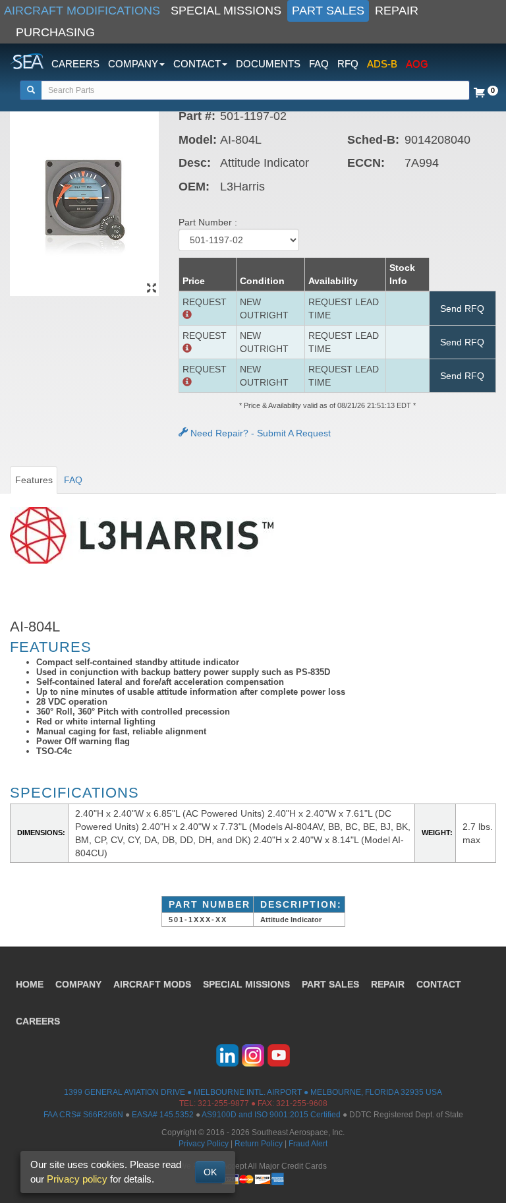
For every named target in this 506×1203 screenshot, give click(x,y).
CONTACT (438, 984)
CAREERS (75, 63)
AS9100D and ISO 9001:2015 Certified (271, 1114)
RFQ (347, 63)
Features (34, 480)
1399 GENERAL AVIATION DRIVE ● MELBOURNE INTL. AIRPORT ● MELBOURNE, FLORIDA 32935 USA (253, 1092)
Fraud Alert (308, 1143)
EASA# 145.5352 (163, 1114)
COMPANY (78, 984)
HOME (29, 984)
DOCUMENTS (268, 63)
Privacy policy (77, 1179)
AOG (417, 63)
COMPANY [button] (133, 63)
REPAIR (396, 10)
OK (210, 1172)
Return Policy (259, 1143)
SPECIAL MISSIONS (226, 10)
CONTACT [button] (197, 63)
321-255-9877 (223, 1103)
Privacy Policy (204, 1143)
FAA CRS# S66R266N (83, 1114)
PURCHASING (55, 32)
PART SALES (328, 10)
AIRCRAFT (152, 984)
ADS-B (382, 63)
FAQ (319, 63)
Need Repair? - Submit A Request (259, 433)
